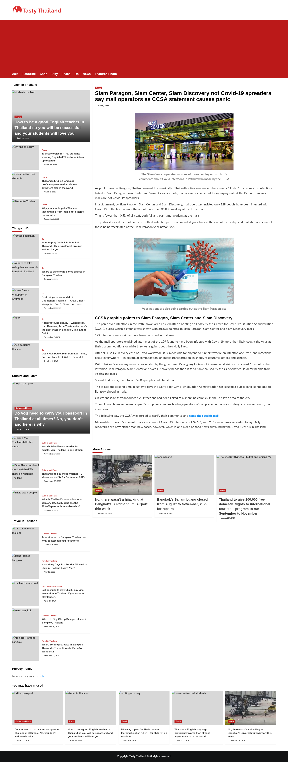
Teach (66, 74)
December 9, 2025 (51, 219)
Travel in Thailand (49, 534)
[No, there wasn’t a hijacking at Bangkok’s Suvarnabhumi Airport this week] (122, 475)
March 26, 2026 (50, 164)
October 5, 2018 (51, 361)
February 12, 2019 (51, 655)
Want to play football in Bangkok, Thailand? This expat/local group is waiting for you (62, 246)
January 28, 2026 (104, 513)
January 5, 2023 (51, 510)
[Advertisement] (144, 44)
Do (77, 74)
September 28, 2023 (52, 481)
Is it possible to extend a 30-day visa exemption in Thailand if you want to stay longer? (63, 593)
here (44, 676)
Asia (15, 74)
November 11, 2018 (52, 337)
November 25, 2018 (52, 308)
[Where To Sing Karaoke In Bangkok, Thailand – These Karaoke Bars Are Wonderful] (25, 648)
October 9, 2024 (51, 545)
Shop (43, 74)
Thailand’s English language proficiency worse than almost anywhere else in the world (59, 184)
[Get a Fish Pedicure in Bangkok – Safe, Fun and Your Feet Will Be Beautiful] (25, 355)
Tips (44, 586)
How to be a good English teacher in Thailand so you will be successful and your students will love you (49, 127)
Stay (55, 74)
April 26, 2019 (50, 601)
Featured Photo (106, 74)
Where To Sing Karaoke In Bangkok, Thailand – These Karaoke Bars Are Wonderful (63, 648)
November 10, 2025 (52, 454)
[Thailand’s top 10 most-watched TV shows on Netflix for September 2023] (25, 475)
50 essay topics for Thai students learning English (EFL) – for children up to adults (63, 157)
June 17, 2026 (23, 429)
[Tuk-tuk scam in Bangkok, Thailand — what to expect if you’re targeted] (25, 539)
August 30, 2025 (166, 513)
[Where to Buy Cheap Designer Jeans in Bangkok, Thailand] (25, 621)
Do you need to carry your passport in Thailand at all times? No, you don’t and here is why (50, 419)
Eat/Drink (29, 74)
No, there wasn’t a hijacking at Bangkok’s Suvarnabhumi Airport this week (121, 504)
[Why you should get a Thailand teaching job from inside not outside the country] (25, 211)
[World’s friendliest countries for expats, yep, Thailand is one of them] (25, 448)
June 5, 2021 (103, 106)
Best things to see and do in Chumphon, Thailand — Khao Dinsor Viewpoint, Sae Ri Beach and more (63, 300)
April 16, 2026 (22, 138)
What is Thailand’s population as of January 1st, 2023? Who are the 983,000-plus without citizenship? (62, 503)
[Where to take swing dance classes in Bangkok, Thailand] (25, 273)
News (87, 74)
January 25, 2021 (51, 253)
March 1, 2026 (50, 192)
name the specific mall (203, 415)
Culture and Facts (23, 408)
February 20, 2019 (51, 626)
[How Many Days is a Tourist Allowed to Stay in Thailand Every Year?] (25, 566)
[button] (274, 74)
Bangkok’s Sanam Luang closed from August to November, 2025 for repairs (182, 504)
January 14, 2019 (51, 279)
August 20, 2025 (228, 518)
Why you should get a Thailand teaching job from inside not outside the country (63, 212)
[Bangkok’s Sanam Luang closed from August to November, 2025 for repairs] (184, 475)
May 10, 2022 (49, 572)
